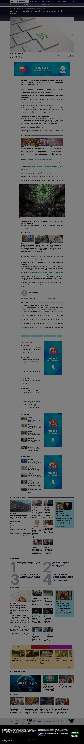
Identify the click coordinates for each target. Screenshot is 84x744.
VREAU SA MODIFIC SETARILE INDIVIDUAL (75, 736)
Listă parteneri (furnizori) (41, 735)
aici (31, 737)
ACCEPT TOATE (75, 732)
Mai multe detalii (20, 732)
